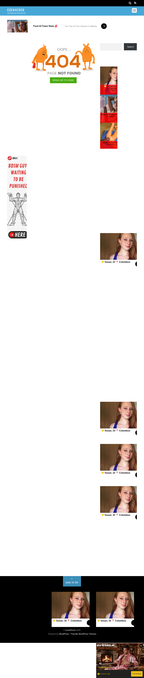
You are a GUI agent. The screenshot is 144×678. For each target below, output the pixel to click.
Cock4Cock (70, 665)
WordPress (64, 669)
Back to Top (72, 617)
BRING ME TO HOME (63, 80)
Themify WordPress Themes (83, 669)
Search (130, 47)
